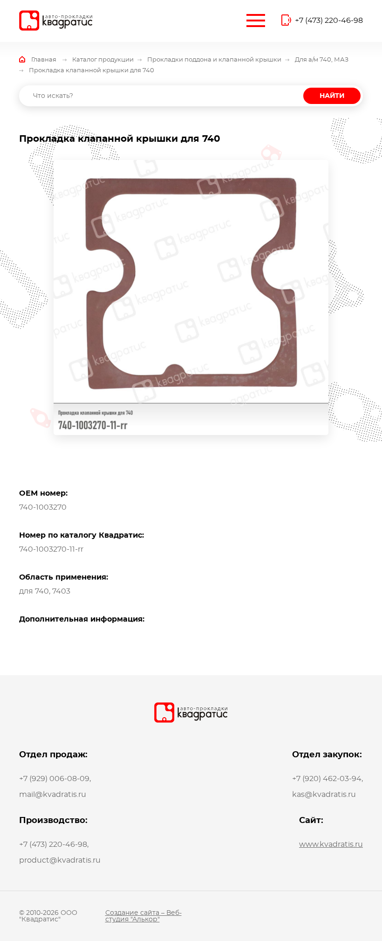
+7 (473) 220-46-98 (329, 20)
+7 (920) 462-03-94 (327, 778)
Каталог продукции (103, 60)
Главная (43, 60)
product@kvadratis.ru (60, 860)
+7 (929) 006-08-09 (54, 778)
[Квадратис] (56, 20)
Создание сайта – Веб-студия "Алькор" (143, 916)
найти (332, 96)
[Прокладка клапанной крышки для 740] (191, 297)
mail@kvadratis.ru (52, 794)
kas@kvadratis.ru (324, 794)
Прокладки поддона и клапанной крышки (214, 60)
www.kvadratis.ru (331, 844)
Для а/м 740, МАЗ (321, 60)
